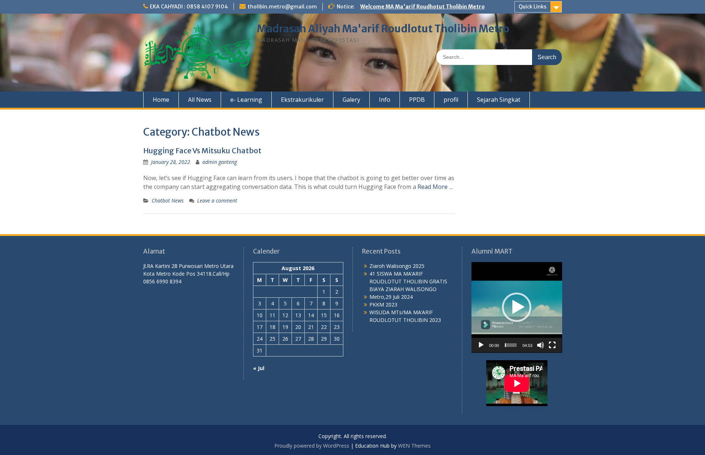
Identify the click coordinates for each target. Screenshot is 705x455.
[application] (516, 307)
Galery (351, 100)
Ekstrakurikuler (302, 100)
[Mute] (540, 345)
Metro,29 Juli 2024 (391, 296)
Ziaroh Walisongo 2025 (396, 265)
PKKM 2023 (383, 304)
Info (384, 100)
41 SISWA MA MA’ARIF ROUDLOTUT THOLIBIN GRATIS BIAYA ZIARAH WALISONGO (408, 281)
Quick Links (532, 6)
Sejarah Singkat (498, 100)
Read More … (435, 187)
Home (161, 100)
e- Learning (246, 100)
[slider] (511, 345)
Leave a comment (217, 200)
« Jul (258, 368)
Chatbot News (168, 200)
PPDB (417, 100)
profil (451, 100)
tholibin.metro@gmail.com (282, 6)
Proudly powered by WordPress (311, 445)
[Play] (481, 345)
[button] (516, 307)
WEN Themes (414, 445)
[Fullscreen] (552, 345)
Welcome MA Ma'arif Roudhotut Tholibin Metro (422, 6)
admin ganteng (219, 161)
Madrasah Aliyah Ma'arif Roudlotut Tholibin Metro (383, 28)
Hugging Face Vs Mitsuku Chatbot (202, 150)
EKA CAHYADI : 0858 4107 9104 (189, 6)
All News (200, 100)
